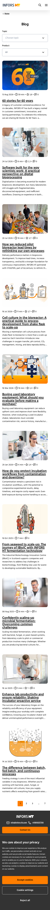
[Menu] (46, 5)
